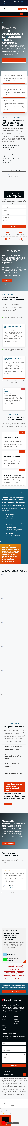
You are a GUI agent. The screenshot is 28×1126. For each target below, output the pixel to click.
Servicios (15, 1016)
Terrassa (21, 975)
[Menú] (14, 16)
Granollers (7, 975)
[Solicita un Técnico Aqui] (3, 1123)
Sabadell (13, 978)
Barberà (7, 978)
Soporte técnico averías (15, 953)
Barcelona (10, 966)
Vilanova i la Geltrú (10, 972)
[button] (22, 432)
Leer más (6, 344)
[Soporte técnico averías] (5, 954)
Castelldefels (18, 966)
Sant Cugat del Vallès (14, 969)
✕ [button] (0, 1108)
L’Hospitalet (20, 972)
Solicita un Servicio (5, 1124)
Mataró (20, 978)
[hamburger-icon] (21, 14)
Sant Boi (14, 975)
